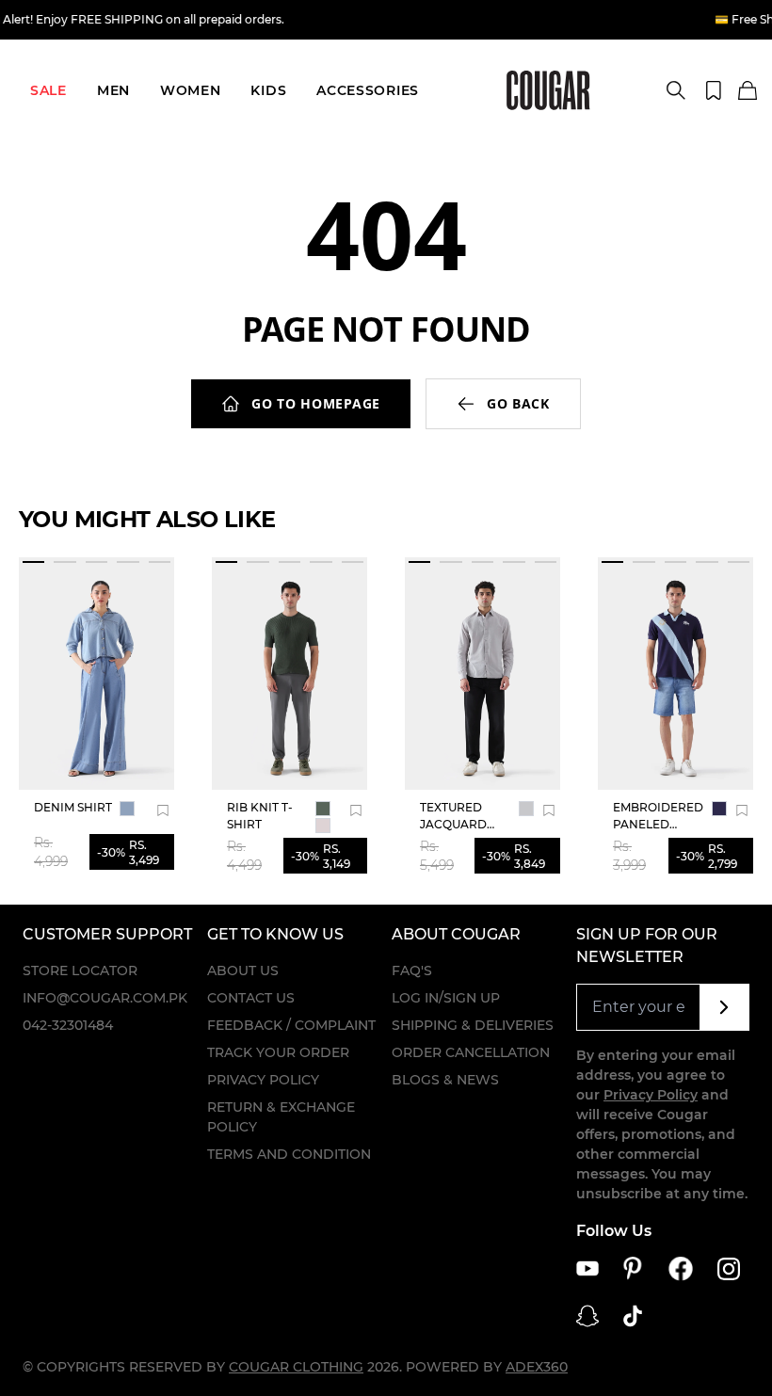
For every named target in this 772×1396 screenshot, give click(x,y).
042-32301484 (68, 1025)
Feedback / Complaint (291, 1025)
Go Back (518, 403)
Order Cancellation (471, 1052)
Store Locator (80, 970)
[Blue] (127, 808)
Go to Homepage (315, 403)
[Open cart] (747, 91)
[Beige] (322, 825)
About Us (243, 970)
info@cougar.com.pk (105, 997)
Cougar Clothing (296, 1366)
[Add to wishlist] (163, 810)
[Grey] (526, 808)
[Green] (322, 808)
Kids (268, 90)
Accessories (367, 90)
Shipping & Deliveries (473, 1025)
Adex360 (537, 1366)
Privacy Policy (263, 1079)
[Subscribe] (724, 1007)
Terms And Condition (289, 1154)
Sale (48, 90)
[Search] (676, 90)
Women (190, 90)
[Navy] (719, 808)
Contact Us (251, 997)
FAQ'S (412, 970)
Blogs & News (445, 1079)
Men (113, 90)
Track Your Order (278, 1052)
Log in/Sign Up (446, 997)
